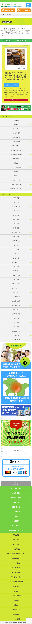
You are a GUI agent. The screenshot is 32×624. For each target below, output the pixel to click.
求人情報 (16, 516)
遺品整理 (16, 171)
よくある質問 (16, 511)
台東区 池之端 (16, 241)
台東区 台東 (16, 236)
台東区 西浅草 (16, 253)
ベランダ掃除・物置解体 (16, 154)
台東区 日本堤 (16, 262)
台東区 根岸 (16, 271)
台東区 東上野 (16, 305)
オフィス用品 (16, 619)
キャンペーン (16, 525)
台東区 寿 (16, 335)
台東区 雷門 (16, 292)
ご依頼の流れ (16, 493)
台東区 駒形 (16, 198)
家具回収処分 (15, 84)
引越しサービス (16, 180)
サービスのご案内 (16, 488)
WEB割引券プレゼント (16, 530)
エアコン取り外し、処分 (16, 188)
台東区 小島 (16, 326)
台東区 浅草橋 (16, 232)
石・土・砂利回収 (16, 167)
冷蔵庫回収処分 (16, 137)
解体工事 (16, 614)
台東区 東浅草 (16, 296)
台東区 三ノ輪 (16, 331)
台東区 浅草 (16, 219)
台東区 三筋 (16, 322)
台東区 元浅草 (16, 339)
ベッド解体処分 (16, 133)
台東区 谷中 (16, 202)
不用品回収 (7, 84)
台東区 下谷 (16, 211)
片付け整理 (15, 85)
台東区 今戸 (16, 249)
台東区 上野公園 (16, 275)
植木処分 (16, 163)
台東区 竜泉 (16, 228)
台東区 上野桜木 (16, 284)
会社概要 (16, 521)
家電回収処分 (8, 85)
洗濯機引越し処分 (16, 150)
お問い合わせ (16, 507)
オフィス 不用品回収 (16, 184)
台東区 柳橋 (16, 215)
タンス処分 (16, 128)
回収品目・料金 (16, 497)
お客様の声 (16, 502)
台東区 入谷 (16, 258)
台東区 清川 (16, 309)
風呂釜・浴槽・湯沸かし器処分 (16, 553)
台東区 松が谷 (16, 314)
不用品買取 (16, 124)
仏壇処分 (16, 176)
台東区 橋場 (16, 279)
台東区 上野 (16, 266)
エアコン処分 (16, 563)
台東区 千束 (16, 223)
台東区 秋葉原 (16, 206)
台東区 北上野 (21, 68)
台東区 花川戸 (16, 288)
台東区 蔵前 (16, 318)
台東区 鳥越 (16, 245)
